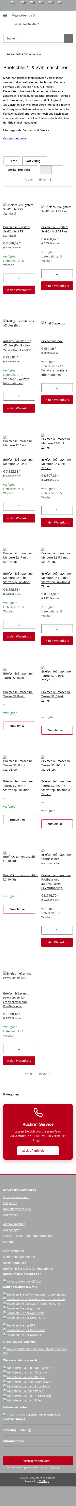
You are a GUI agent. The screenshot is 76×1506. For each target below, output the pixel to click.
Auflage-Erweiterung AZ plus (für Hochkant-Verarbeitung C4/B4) (18, 345)
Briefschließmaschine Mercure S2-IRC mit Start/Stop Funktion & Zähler (56, 580)
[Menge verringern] (6, 278)
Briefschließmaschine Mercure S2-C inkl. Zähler (56, 464)
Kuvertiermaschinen (17, 1209)
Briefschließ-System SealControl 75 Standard (16, 231)
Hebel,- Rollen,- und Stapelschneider (28, 1236)
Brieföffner (10, 1215)
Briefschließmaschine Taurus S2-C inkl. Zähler (56, 696)
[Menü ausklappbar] (5, 13)
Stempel (8, 1242)
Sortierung (33, 161)
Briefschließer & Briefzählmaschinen (28, 1269)
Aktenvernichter (14, 1224)
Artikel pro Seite (19, 170)
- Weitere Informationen (16, 381)
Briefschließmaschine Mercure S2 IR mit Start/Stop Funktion (18, 578)
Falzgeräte (10, 1203)
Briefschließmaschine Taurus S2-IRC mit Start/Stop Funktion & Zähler (56, 787)
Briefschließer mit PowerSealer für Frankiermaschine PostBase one (15, 999)
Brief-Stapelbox (52, 341)
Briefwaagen (11, 1230)
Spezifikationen (13, 1251)
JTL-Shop (44, 1481)
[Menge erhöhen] (32, 278)
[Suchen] (68, 38)
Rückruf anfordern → (37, 1150)
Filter (13, 161)
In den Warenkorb (18, 290)
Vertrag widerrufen (36, 1461)
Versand (55, 1467)
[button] (17, 28)
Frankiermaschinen (16, 1197)
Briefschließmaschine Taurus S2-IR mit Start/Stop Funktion (18, 785)
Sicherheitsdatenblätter (19, 1257)
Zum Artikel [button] (18, 726)
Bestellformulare (14, 1263)
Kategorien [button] (11, 1094)
